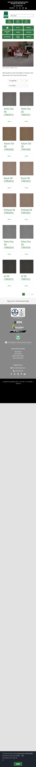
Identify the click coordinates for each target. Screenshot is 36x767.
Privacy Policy (22, 381)
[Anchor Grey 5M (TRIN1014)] (26, 99)
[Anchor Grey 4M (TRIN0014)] (9, 99)
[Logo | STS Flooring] (6, 12)
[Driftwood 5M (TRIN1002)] (26, 200)
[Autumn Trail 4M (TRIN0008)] (9, 134)
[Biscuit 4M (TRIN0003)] (9, 168)
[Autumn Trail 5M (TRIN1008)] (26, 134)
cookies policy (23, 754)
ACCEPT (18, 764)
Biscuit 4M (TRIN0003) (9, 179)
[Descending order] (26, 80)
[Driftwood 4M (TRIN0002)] (9, 200)
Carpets (7, 67)
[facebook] (17, 8)
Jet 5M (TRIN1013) (25, 277)
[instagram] (23, 8)
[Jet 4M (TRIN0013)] (9, 266)
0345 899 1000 (19, 6)
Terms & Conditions (29, 381)
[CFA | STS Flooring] (18, 335)
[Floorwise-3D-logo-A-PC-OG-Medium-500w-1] (18, 331)
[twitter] (20, 8)
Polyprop (12, 67)
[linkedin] (26, 8)
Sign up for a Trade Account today (18, 301)
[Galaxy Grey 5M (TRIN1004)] (26, 232)
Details (10, 121)
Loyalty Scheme (18, 354)
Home (4, 67)
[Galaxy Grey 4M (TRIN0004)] (9, 232)
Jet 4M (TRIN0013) (8, 277)
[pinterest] (21, 374)
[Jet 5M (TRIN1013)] (26, 266)
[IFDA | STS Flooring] (18, 321)
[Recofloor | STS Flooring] (18, 325)
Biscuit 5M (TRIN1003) (26, 179)
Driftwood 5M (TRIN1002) (26, 211)
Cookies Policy (18, 383)
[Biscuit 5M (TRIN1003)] (26, 168)
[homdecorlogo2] (18, 341)
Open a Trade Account (18, 358)
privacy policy (18, 754)
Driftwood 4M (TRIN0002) (9, 211)
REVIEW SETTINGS (29, 753)
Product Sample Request (18, 356)
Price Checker (18, 351)
